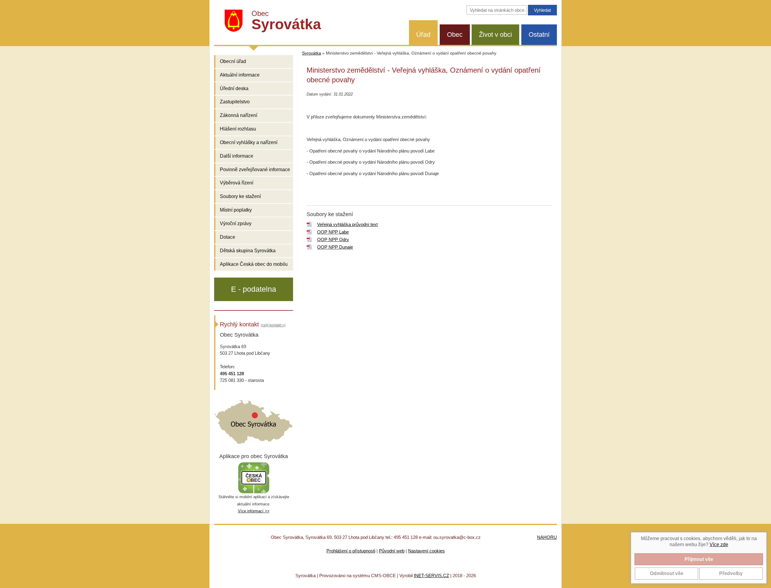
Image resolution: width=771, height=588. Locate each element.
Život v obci (495, 34)
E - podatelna (253, 289)
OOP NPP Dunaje (335, 247)
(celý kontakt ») (273, 325)
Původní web (391, 550)
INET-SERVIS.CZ (431, 575)
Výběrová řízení (236, 182)
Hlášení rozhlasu (238, 128)
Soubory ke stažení (240, 196)
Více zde (719, 544)
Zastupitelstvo (235, 101)
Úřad (423, 34)
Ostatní (539, 34)
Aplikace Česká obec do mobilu (254, 264)
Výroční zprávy (235, 223)
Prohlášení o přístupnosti (350, 550)
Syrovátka (311, 53)
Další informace (236, 156)
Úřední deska (234, 88)
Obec (455, 34)
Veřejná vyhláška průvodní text (347, 224)
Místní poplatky (236, 209)
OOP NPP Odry (333, 239)
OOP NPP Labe (333, 231)
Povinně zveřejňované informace (255, 169)
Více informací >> (254, 511)
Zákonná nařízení (238, 115)
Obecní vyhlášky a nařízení (248, 142)
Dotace (227, 237)
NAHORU (547, 537)
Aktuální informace (240, 74)
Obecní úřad (233, 61)
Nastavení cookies (426, 550)
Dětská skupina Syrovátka (248, 250)
